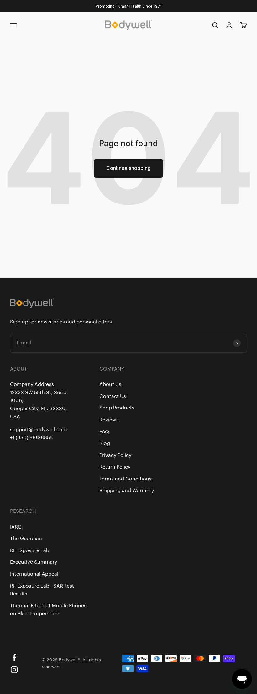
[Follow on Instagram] (14, 669)
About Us (110, 384)
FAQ (104, 431)
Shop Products (116, 407)
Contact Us (112, 396)
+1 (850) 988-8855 (31, 437)
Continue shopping (128, 168)
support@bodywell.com (38, 429)
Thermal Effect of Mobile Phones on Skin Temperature (48, 609)
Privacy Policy (115, 455)
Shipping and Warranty (126, 490)
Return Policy (114, 466)
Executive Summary (33, 562)
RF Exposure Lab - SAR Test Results (42, 590)
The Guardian (26, 538)
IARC (16, 526)
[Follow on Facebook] (14, 657)
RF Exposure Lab (29, 550)
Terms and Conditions (125, 478)
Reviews (109, 419)
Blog (104, 443)
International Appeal (34, 574)
